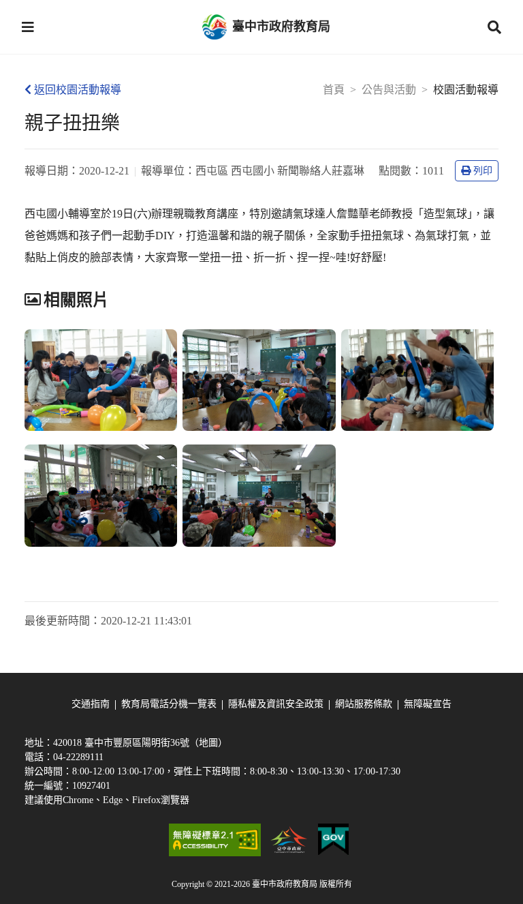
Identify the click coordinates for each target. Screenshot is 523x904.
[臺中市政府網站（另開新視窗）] (289, 840)
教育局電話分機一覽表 (169, 704)
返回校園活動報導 (77, 89)
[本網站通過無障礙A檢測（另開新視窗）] (214, 840)
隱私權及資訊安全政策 (275, 704)
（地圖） (208, 743)
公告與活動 (389, 89)
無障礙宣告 (427, 704)
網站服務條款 (363, 704)
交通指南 (91, 704)
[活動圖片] (101, 380)
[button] (28, 27)
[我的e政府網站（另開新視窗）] (333, 840)
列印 (482, 171)
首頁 (334, 89)
